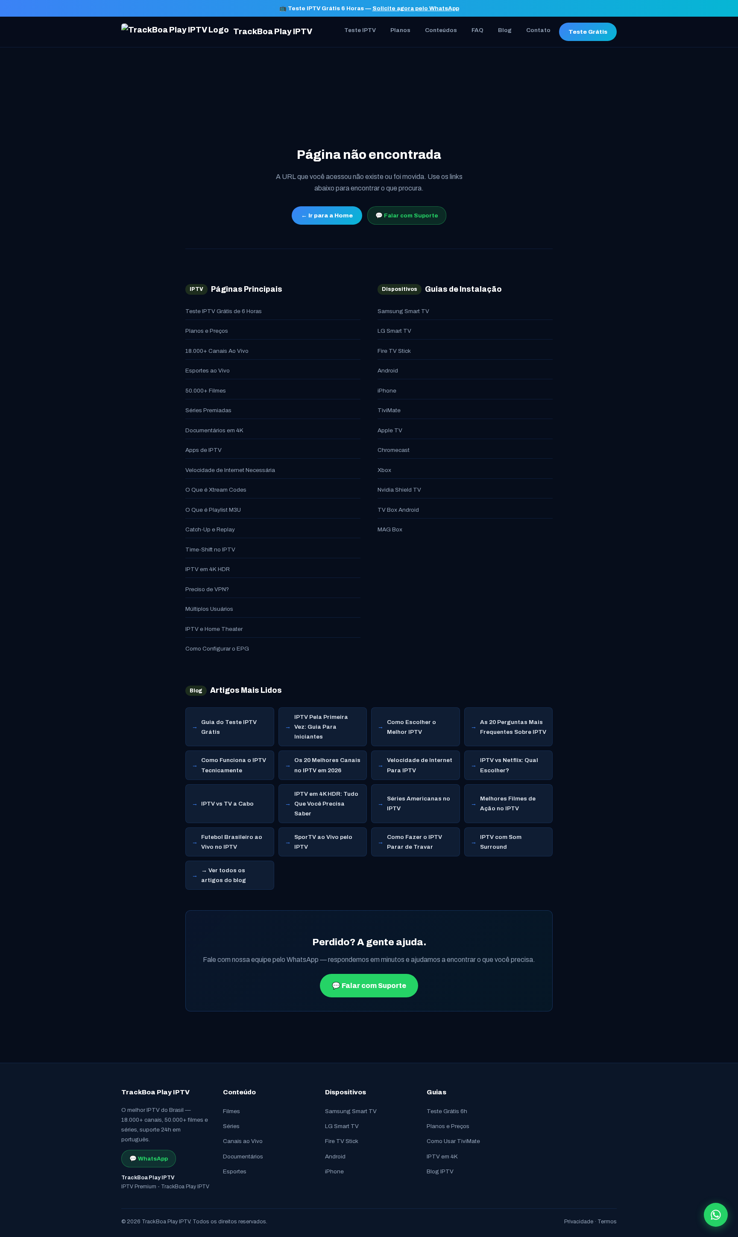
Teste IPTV (360, 30)
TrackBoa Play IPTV (272, 31)
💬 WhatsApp (148, 1158)
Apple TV (390, 430)
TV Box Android (398, 510)
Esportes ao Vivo (207, 370)
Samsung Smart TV (403, 311)
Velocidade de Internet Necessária (230, 470)
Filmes (231, 1111)
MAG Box (390, 529)
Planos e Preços (206, 331)
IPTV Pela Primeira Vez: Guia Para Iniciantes (321, 727)
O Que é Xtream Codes (215, 490)
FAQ (477, 30)
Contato (538, 30)
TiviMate (389, 410)
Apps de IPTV (203, 450)
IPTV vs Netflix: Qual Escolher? (509, 765)
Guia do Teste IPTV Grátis (229, 727)
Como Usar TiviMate (453, 1141)
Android (388, 370)
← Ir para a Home (327, 215)
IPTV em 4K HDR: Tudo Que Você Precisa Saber (326, 804)
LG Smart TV (394, 331)
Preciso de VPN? (207, 589)
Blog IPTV (440, 1171)
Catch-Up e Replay (210, 529)
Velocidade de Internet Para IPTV (419, 765)
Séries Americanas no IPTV (418, 803)
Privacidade (578, 1222)
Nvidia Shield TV (399, 490)
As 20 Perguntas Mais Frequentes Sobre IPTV (513, 727)
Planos (400, 30)
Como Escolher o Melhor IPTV (411, 727)
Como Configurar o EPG (217, 648)
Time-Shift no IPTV (210, 549)
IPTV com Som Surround (500, 842)
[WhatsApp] (716, 1215)
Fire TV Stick (394, 351)
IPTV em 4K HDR (207, 569)
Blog (505, 30)
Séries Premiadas (208, 410)
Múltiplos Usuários (209, 609)
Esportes (234, 1171)
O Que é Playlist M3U (213, 510)
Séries (231, 1126)
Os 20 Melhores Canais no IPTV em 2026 (327, 765)
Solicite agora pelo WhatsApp (415, 8)
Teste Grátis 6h (447, 1111)
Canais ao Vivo (243, 1141)
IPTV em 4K (442, 1156)
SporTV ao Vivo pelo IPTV (323, 842)
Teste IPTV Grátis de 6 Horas (223, 311)
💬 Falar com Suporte (406, 215)
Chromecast (394, 450)
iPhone (387, 390)
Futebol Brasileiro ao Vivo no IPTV (231, 842)
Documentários (243, 1156)
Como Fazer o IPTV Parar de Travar (414, 842)
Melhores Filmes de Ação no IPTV (508, 803)
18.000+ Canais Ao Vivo (217, 351)
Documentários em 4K (214, 430)
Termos (607, 1222)
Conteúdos (441, 30)
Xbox (384, 470)
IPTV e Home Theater (214, 629)
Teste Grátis (587, 32)
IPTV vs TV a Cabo (227, 803)
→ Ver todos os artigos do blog (223, 875)
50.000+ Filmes (205, 390)
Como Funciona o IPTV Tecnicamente (233, 765)
